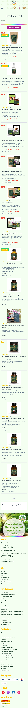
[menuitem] (2, 7)
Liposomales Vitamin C (7, 660)
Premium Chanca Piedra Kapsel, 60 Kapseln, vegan (12, 48)
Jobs (2, 598)
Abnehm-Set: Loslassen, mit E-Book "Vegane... (12, 110)
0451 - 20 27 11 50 (6, 549)
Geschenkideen (5, 670)
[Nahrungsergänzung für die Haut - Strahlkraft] (14, 223)
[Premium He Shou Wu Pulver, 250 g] (14, 470)
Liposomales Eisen (6, 653)
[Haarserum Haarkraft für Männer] (14, 68)
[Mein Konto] (19, 8)
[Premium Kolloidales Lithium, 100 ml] (14, 254)
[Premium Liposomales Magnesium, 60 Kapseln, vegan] (14, 409)
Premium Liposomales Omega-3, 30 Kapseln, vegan (12, 388)
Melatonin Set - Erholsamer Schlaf (12, 171)
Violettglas (4, 609)
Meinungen (4, 605)
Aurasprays (4, 639)
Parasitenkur (4, 662)
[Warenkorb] (24, 8)
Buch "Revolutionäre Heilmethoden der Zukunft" (13, 326)
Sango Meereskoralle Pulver (8, 664)
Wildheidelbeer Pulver (7, 666)
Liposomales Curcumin (7, 651)
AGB (2, 575)
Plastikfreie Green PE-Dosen (8, 618)
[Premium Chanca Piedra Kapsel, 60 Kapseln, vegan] (14, 37)
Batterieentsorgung (6, 581)
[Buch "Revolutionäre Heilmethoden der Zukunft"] (14, 316)
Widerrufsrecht (5, 577)
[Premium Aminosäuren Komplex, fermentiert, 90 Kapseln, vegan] (14, 285)
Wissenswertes (5, 624)
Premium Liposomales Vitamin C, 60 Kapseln (12, 450)
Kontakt (3, 571)
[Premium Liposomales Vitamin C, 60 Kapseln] (14, 439)
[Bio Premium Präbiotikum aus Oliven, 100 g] (14, 347)
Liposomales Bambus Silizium (9, 649)
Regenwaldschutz (6, 622)
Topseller (3, 668)
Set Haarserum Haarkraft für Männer (13, 140)
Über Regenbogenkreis (7, 596)
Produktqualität (5, 607)
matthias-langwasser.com (8, 594)
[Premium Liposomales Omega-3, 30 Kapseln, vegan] (14, 378)
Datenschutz (4, 579)
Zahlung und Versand (6, 584)
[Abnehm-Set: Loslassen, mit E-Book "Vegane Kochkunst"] (14, 99)
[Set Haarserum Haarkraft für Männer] (14, 130)
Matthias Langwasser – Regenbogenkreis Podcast (12, 612)
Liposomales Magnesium (7, 658)
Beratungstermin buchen (7, 557)
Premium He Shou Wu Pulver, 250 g (12, 480)
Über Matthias (4, 592)
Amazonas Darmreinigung (8, 637)
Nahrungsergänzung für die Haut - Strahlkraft (12, 233)
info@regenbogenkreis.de (8, 550)
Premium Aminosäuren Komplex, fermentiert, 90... (11, 295)
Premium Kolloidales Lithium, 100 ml (13, 264)
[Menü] (2, 7)
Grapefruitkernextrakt (7, 647)
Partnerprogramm (6, 603)
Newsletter (4, 600)
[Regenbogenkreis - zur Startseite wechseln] (14, 3)
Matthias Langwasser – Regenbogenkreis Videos (12, 615)
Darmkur (3, 643)
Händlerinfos (4, 620)
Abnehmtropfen (5, 635)
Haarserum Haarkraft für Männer (12, 78)
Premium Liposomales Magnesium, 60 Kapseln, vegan (13, 419)
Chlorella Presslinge (6, 641)
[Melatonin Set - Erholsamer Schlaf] (14, 161)
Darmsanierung (5, 645)
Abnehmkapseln (5, 633)
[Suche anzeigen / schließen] (10, 8)
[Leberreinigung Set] (14, 192)
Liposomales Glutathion (7, 655)
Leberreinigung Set (7, 202)
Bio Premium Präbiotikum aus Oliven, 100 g (14, 357)
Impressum (4, 573)
